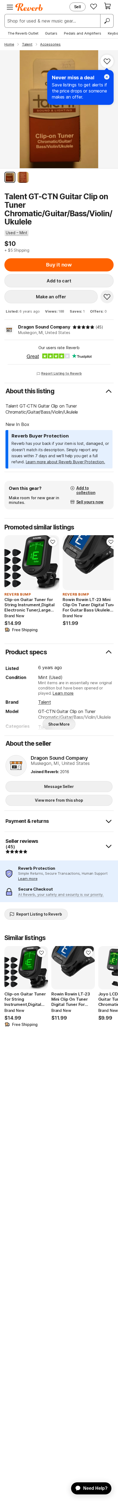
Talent (44, 702)
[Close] (106, 76)
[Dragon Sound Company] (16, 766)
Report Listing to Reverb (61, 373)
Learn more (63, 693)
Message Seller (59, 786)
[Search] (106, 20)
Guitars (51, 33)
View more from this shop (59, 800)
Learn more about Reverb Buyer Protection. (65, 461)
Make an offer (51, 296)
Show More (59, 724)
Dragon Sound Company (44, 327)
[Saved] (93, 6)
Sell (77, 6)
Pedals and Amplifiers (82, 33)
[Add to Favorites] (107, 61)
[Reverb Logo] (29, 7)
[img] (83, 327)
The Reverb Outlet (23, 33)
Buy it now (59, 265)
